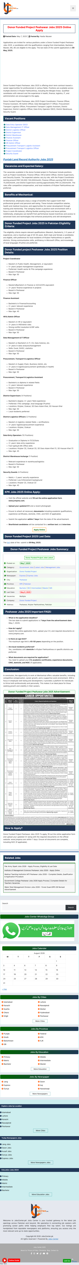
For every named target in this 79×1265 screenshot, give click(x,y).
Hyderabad (44, 1013)
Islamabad (8, 1002)
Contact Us (54, 1250)
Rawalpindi (44, 1005)
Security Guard (12, 154)
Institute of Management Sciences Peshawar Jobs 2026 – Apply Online (32, 870)
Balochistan (8, 1041)
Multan (43, 1009)
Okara (6, 1013)
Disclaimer (42, 1250)
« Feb (4, 989)
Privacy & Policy (33, 1250)
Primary (7, 1057)
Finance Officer (12, 140)
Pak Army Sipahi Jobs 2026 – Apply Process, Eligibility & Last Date (31, 866)
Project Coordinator (14, 151)
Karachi (7, 1005)
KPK (42, 1037)
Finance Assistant (13, 138)
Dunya (6, 1089)
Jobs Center (53, 1239)
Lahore (43, 1002)
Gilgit (6, 1016)
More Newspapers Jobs (40, 1162)
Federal (43, 1034)
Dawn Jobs (6, 1148)
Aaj (41, 1085)
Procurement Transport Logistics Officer (22, 148)
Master (43, 1064)
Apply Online (39, 530)
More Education (40, 1069)
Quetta (6, 1009)
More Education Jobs (40, 1194)
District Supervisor (13, 132)
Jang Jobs (6, 1144)
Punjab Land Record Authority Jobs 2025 (28, 159)
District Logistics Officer (16, 130)
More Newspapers (40, 1094)
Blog (48, 1250)
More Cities (40, 1021)
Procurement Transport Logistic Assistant (23, 146)
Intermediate (45, 1060)
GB (5, 1044)
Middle (43, 1057)
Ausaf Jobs (6, 1151)
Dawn (42, 1082)
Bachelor (7, 1064)
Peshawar (44, 1016)
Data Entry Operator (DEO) (17, 125)
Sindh (6, 1037)
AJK (41, 1041)
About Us (24, 1250)
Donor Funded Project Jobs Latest (39, 558)
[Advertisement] (39, 68)
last (8, 543)
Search (5, 903)
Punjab (7, 1034)
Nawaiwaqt (44, 1089)
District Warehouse (13, 135)
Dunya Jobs (7, 1155)
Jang (6, 1082)
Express (7, 1085)
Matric (6, 1060)
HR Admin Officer (13, 143)
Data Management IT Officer (17, 127)
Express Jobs (7, 1158)
